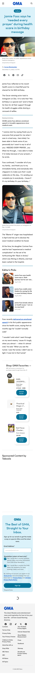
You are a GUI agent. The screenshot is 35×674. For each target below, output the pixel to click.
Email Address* (9, 546)
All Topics (5, 662)
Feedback (21, 643)
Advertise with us (7, 645)
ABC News (5, 652)
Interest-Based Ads (24, 632)
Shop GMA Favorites (17, 365)
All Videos (5, 658)
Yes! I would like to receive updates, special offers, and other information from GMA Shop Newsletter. (18, 560)
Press (19, 640)
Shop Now (21, 393)
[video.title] (17, 47)
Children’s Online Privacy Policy (7, 641)
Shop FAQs (5, 648)
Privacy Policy (17, 578)
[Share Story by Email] (17, 75)
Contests (5, 627)
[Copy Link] (22, 75)
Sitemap (20, 648)
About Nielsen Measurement (22, 636)
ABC (3, 655)
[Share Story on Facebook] (4, 75)
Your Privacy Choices (8, 637)
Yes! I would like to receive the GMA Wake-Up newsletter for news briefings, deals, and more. (18, 567)
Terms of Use (8, 576)
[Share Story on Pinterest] (13, 75)
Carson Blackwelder (10, 67)
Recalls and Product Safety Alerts (22, 653)
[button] (3, 3)
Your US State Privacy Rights (22, 627)
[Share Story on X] (8, 75)
